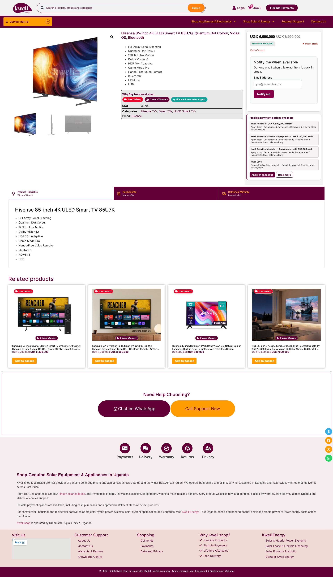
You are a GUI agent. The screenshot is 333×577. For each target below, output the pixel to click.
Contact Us (318, 21)
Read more (284, 174)
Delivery (145, 457)
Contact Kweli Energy (280, 556)
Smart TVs (165, 111)
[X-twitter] (328, 449)
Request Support (292, 21)
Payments (125, 457)
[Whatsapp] (328, 458)
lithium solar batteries (72, 493)
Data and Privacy (151, 551)
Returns (187, 457)
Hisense (136, 116)
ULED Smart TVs (185, 111)
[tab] (61, 193)
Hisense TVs (149, 111)
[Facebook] (328, 440)
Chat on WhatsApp (136, 408)
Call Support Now (202, 408)
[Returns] (187, 448)
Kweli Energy (190, 511)
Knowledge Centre (90, 556)
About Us (84, 540)
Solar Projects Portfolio (281, 551)
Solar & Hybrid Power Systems (286, 540)
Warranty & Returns (90, 551)
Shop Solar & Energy (256, 21)
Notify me (263, 94)
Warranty (166, 457)
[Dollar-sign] (328, 431)
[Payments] (125, 448)
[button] (112, 37)
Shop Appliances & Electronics (211, 21)
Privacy (208, 457)
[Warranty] (166, 448)
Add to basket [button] (24, 361)
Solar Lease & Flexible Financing (287, 546)
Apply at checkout (262, 174)
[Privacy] (208, 448)
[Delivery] (145, 448)
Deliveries (146, 540)
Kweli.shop (23, 523)
